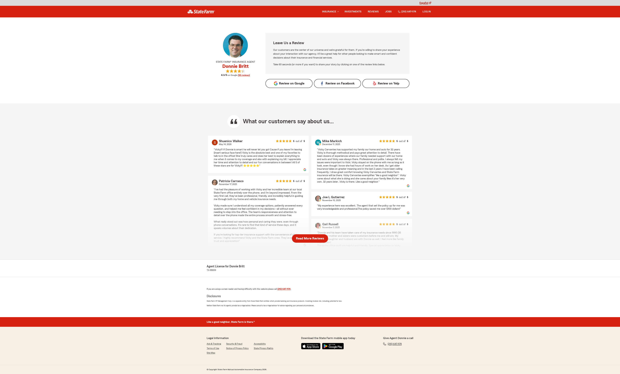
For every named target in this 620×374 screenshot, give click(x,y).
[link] (201, 11)
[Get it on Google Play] (333, 346)
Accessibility (260, 344)
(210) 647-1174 (408, 11)
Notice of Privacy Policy (237, 348)
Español (423, 3)
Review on (291, 83)
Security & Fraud (234, 344)
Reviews (373, 11)
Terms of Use (213, 348)
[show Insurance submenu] (337, 11)
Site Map (211, 353)
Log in (427, 11)
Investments (353, 11)
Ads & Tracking (214, 344)
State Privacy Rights (263, 348)
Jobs (388, 11)
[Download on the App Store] (310, 346)
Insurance (329, 11)
